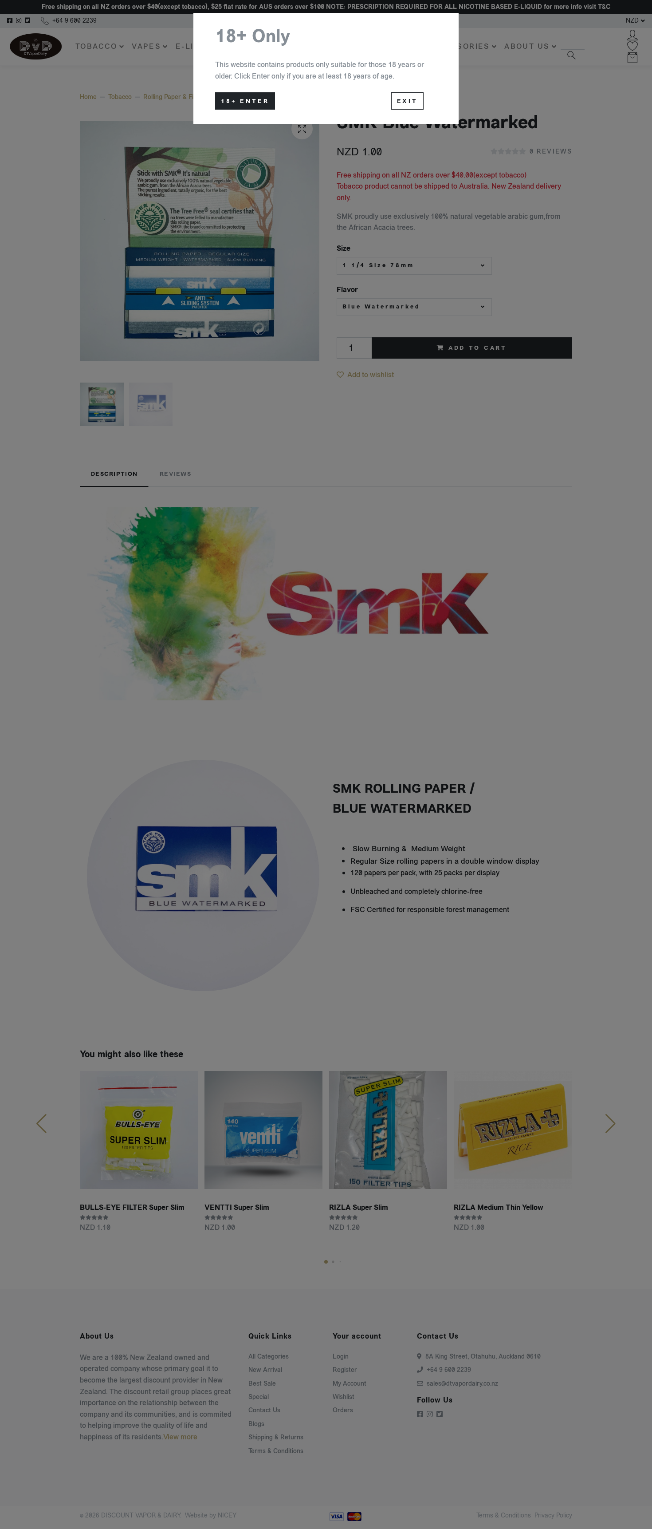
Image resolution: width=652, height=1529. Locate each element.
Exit (407, 101)
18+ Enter (245, 101)
